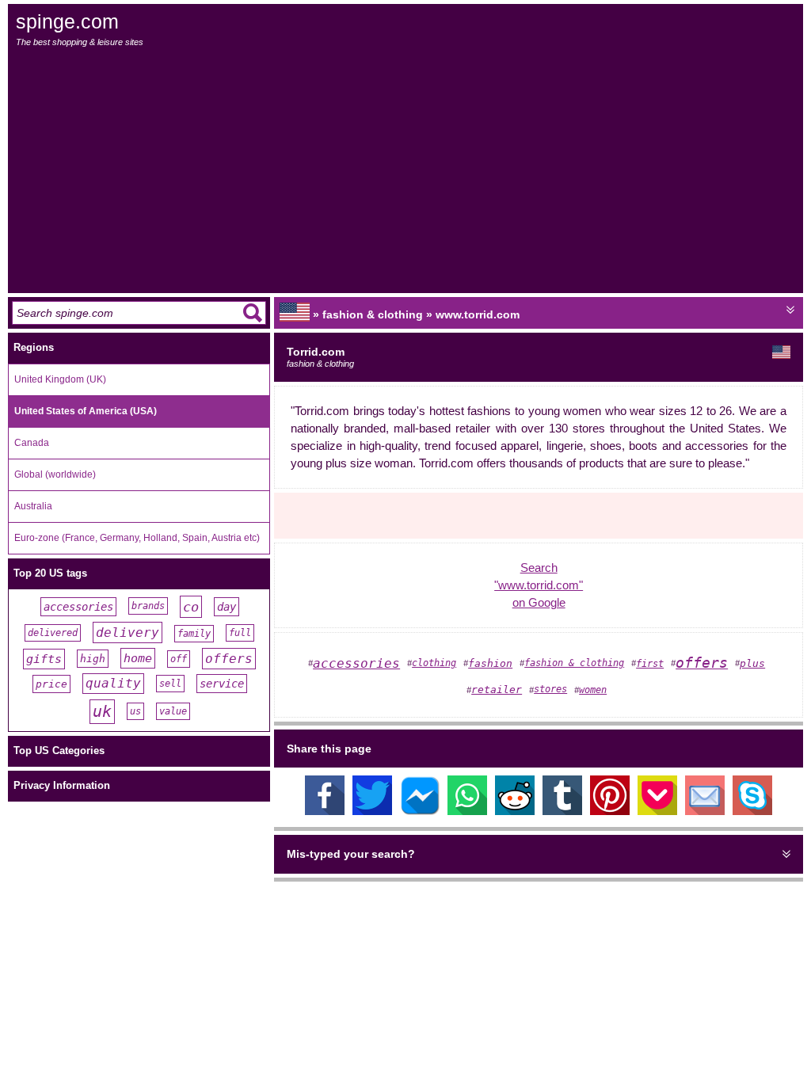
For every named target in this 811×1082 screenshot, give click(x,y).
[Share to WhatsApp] (467, 811)
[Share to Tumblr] (562, 811)
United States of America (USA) (85, 411)
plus (752, 663)
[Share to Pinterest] (610, 811)
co (191, 607)
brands (148, 605)
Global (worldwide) (55, 474)
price (51, 684)
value (173, 711)
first (650, 663)
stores (550, 689)
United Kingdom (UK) (60, 379)
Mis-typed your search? (351, 854)
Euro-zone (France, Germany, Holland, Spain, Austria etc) (137, 537)
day (226, 606)
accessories (78, 606)
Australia (33, 506)
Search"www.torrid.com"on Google (538, 585)
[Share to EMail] (705, 811)
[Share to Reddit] (515, 811)
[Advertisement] (407, 170)
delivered (53, 632)
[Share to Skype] (752, 811)
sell (170, 683)
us (135, 711)
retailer (496, 689)
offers (229, 658)
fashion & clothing (574, 663)
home (138, 658)
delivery (127, 632)
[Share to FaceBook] (325, 811)
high (92, 659)
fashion (490, 663)
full (240, 632)
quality (113, 683)
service (222, 683)
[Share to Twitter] (372, 811)
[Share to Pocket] (657, 811)
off (178, 659)
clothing (434, 663)
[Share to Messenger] (420, 811)
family (194, 633)
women (593, 689)
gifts (44, 659)
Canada (31, 442)
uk (102, 712)
